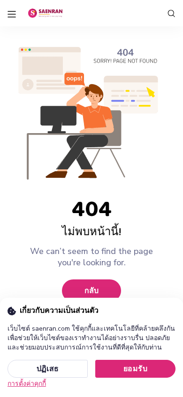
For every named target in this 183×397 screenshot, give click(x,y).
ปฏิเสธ (48, 369)
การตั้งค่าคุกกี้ (27, 383)
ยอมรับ (135, 369)
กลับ (91, 291)
